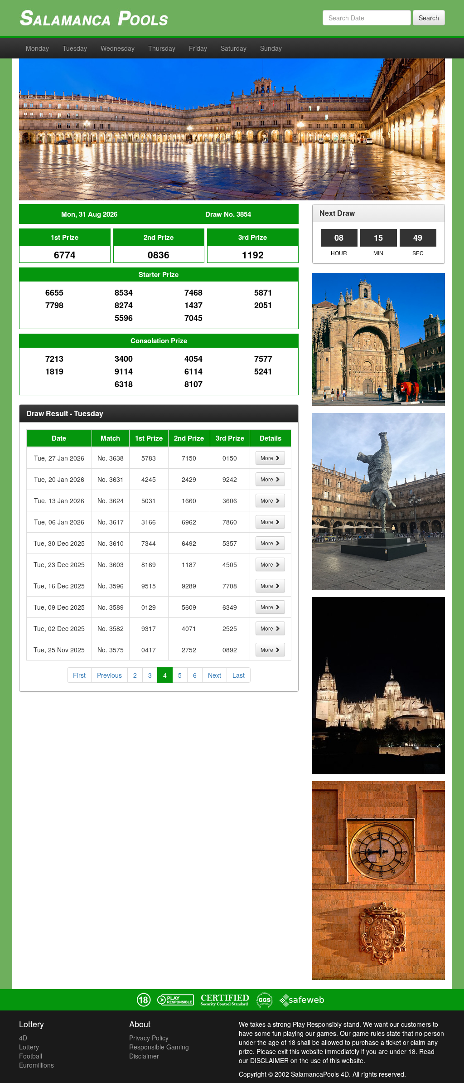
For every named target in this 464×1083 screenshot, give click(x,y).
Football (30, 1055)
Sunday (271, 48)
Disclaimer (144, 1055)
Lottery (29, 1046)
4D (23, 1037)
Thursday (161, 48)
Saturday (233, 48)
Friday (198, 48)
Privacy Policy (149, 1037)
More (268, 457)
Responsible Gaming (159, 1046)
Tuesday (75, 48)
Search (429, 17)
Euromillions (36, 1064)
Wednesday (118, 48)
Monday (37, 48)
